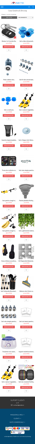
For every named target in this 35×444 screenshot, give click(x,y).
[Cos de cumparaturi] (29, 7)
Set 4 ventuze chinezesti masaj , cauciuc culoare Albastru (9, 110)
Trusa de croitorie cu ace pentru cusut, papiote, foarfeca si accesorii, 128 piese (9, 170)
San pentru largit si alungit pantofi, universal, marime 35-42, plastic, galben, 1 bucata (9, 231)
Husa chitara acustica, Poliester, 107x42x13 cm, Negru (9, 261)
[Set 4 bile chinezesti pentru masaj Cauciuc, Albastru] (26, 32)
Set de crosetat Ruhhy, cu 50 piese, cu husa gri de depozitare (26, 382)
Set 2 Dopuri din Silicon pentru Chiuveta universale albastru (26, 140)
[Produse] (2, 7)
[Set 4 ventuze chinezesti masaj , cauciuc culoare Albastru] (9, 100)
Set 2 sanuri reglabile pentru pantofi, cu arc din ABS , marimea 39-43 (26, 110)
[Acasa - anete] (17, 2)
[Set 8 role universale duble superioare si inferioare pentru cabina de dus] (26, 66)
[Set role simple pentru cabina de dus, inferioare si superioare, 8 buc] (26, 161)
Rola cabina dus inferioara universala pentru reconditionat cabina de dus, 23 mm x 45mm (8, 79)
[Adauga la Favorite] (9, 50)
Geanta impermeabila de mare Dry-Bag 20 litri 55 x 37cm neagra (9, 140)
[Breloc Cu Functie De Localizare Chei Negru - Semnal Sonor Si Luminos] (9, 32)
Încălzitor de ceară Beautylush (9, 351)
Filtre (10, 17)
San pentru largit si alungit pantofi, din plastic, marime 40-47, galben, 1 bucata (8, 200)
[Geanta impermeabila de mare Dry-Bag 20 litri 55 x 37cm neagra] (9, 131)
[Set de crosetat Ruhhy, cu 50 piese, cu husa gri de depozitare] (26, 372)
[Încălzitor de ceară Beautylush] (9, 342)
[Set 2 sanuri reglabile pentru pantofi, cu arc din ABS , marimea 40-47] (9, 372)
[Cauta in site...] (33, 7)
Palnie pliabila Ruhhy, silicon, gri (26, 200)
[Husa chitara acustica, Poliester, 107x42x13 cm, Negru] (9, 251)
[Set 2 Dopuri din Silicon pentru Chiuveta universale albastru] (26, 130)
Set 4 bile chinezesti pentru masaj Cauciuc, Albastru (26, 41)
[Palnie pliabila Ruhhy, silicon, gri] (26, 191)
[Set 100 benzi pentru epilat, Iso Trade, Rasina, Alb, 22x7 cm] (26, 312)
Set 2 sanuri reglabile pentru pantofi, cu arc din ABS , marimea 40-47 (8, 382)
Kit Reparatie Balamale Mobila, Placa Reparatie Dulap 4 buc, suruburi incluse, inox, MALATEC (26, 261)
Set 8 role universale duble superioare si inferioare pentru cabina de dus (26, 79)
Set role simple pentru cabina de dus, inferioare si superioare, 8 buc (26, 170)
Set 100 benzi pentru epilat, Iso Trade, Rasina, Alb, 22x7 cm (26, 321)
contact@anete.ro (18, 405)
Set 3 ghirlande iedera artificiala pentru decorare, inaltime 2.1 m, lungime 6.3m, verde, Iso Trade (26, 231)
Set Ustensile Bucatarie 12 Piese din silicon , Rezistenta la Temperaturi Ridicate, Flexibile (9, 291)
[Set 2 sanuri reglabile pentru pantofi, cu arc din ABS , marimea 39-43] (26, 100)
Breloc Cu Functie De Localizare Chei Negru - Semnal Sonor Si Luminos (9, 41)
